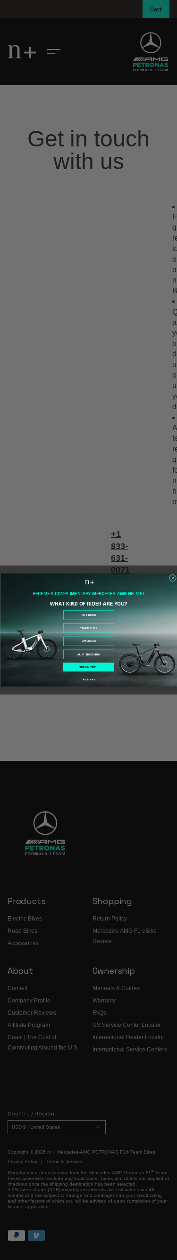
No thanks (88, 679)
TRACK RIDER (88, 628)
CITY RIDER (88, 615)
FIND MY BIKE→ (88, 667)
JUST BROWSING (88, 654)
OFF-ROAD (88, 641)
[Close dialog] (172, 578)
